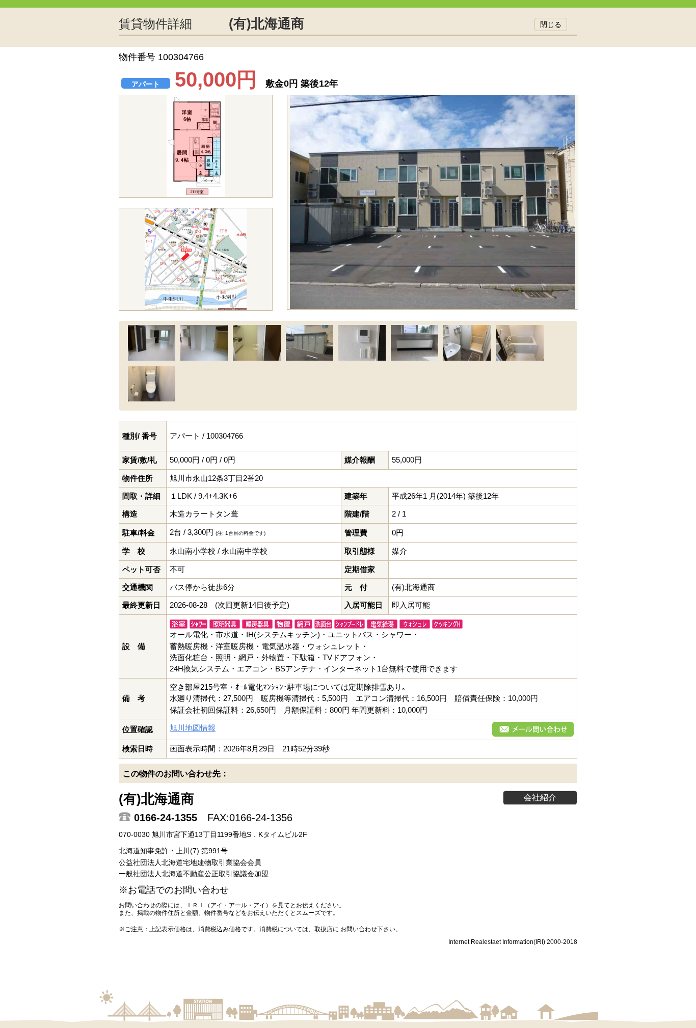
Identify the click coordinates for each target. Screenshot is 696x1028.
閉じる (550, 24)
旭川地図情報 (193, 727)
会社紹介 (540, 797)
